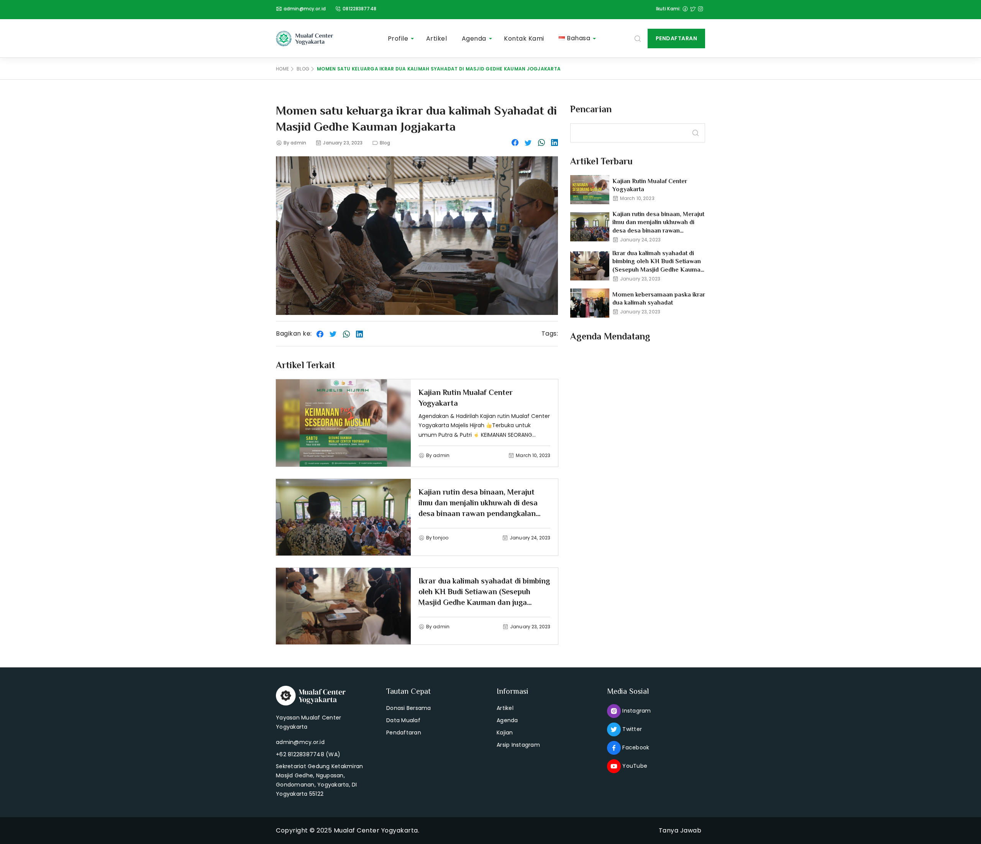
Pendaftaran (676, 38)
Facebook (635, 747)
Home (282, 69)
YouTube (634, 766)
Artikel (436, 38)
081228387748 (359, 8)
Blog (303, 69)
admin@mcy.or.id (305, 8)
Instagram (636, 711)
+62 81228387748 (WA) (308, 754)
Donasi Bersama (408, 708)
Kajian (505, 732)
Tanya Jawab (680, 830)
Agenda (474, 38)
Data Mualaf (403, 720)
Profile (398, 38)
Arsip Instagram (518, 745)
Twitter (631, 729)
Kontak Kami (524, 38)
